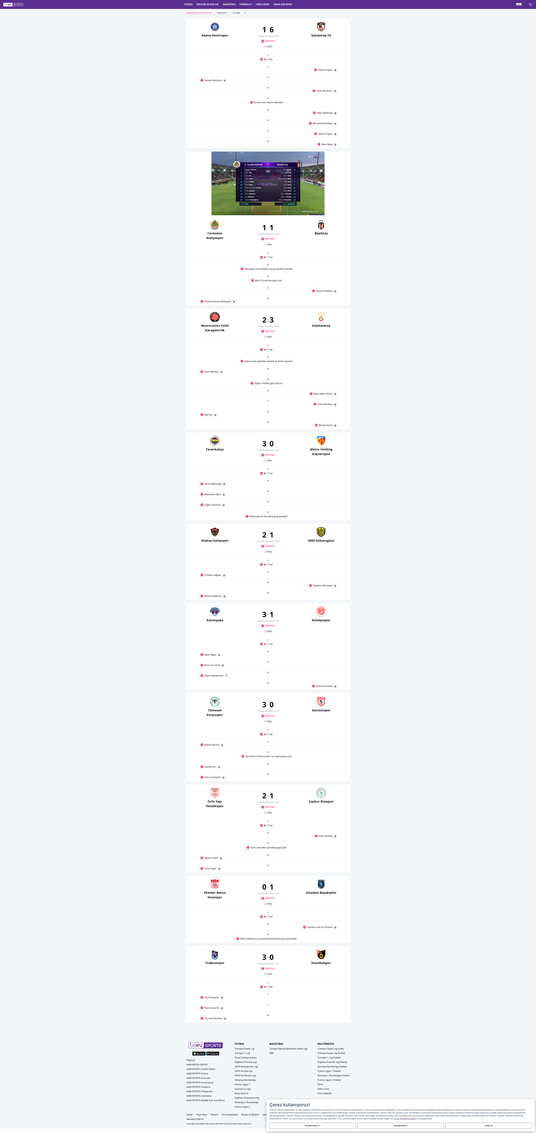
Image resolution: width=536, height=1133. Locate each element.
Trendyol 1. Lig (242, 1053)
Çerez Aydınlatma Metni (405, 1118)
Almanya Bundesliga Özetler (332, 1066)
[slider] (268, 206)
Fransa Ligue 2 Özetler (329, 1079)
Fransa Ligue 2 (242, 1106)
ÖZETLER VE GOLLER (207, 4)
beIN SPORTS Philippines (199, 1091)
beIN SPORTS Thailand (198, 1086)
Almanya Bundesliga (245, 1079)
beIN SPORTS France (197, 1073)
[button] (13, 4)
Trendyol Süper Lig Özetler (331, 1053)
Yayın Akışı (201, 1114)
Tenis (320, 1084)
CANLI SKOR (262, 4)
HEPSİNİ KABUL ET (312, 1126)
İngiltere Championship (247, 1097)
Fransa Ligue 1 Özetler (329, 1071)
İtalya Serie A (241, 1093)
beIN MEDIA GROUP (197, 1064)
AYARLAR (489, 1126)
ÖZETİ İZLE (270, 41)
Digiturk (190, 1060)
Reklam (214, 1114)
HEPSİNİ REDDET (401, 1126)
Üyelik (189, 1114)
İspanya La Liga (243, 1088)
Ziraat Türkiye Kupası (246, 1057)
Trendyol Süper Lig (244, 1048)
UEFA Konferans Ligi (245, 1075)
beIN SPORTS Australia (198, 1078)
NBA (271, 1053)
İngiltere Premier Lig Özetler (332, 1062)
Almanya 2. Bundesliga (246, 1102)
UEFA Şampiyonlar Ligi (246, 1066)
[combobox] (199, 13)
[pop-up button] (315, 211)
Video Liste (323, 1088)
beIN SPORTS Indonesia (198, 1095)
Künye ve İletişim (250, 1114)
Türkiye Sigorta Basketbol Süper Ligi (288, 1048)
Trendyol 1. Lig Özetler (329, 1057)
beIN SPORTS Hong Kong (199, 1082)
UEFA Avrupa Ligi (243, 1071)
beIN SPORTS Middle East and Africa (205, 1100)
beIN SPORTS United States (200, 1069)
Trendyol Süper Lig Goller (330, 1048)
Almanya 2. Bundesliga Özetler (333, 1075)
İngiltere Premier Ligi (246, 1062)
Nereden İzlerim (195, 1119)
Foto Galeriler (324, 1093)
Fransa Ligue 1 (242, 1084)
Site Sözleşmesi (230, 1114)
